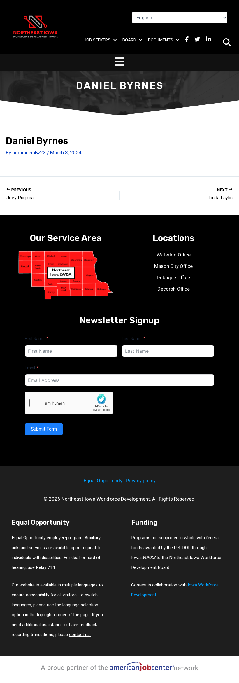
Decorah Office (173, 289)
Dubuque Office (173, 277)
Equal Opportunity (103, 480)
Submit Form (44, 429)
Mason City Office (173, 266)
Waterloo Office (174, 255)
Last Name (132, 338)
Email (30, 368)
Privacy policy (141, 480)
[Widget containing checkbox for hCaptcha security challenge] (69, 403)
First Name (35, 338)
